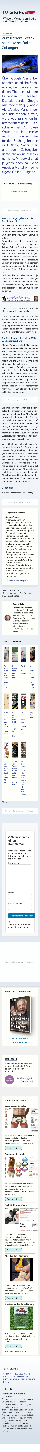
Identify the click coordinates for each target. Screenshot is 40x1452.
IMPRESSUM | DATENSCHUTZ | (16, 1374)
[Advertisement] (20, 211)
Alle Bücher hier (20, 1042)
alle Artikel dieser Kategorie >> (17, 581)
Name (11, 892)
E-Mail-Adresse (15, 903)
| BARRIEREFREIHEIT (20, 1377)
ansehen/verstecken (19, 191)
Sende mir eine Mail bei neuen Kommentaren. (19, 925)
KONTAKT (6, 1377)
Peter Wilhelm (18, 604)
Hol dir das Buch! (20, 1038)
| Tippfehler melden (9, 593)
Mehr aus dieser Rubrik (15, 1351)
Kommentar (14, 863)
